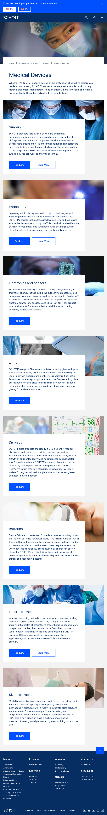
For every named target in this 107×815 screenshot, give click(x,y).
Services (33, 779)
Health (46, 63)
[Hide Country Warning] (102, 4)
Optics (6, 786)
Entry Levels (60, 785)
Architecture (8, 765)
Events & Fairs (87, 776)
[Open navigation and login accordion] (94, 17)
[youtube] (102, 810)
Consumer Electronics (12, 774)
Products (19, 165)
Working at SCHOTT (63, 782)
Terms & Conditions (67, 810)
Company (59, 765)
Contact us (85, 765)
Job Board (59, 788)
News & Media (87, 779)
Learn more (43, 652)
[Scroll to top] (100, 750)
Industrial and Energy (12, 783)
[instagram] (89, 810)
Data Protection (50, 810)
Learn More (43, 165)
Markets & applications (29, 63)
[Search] (86, 17)
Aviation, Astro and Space (13, 771)
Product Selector (36, 765)
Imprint (38, 810)
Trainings (33, 782)
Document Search (62, 771)
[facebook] (84, 810)
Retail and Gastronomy (12, 789)
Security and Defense (12, 792)
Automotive (8, 768)
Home (11, 63)
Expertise (33, 776)
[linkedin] (93, 810)
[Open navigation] (102, 17)
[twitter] (98, 810)
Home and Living (10, 780)
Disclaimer (29, 810)
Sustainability (60, 768)
